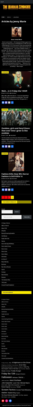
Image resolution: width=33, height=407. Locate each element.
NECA (3, 385)
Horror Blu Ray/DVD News (8, 243)
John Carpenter (7, 383)
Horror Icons (4, 249)
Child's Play (26, 367)
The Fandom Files (6, 279)
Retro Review (5, 274)
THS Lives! (4, 282)
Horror (20, 377)
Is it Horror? (4, 259)
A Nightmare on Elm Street (21, 362)
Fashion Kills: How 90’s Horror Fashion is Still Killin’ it (15, 175)
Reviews (4, 277)
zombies (13, 397)
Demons (28, 368)
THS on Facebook (8, 292)
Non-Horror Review (6, 267)
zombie (9, 397)
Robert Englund (6, 387)
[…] (26, 99)
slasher (4, 393)
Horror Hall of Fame (6, 246)
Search (3, 209)
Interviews (4, 256)
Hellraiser (15, 377)
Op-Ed (3, 269)
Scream (19, 387)
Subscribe (27, 217)
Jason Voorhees (15, 380)
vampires (26, 395)
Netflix (6, 385)
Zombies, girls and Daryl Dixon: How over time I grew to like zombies (16, 130)
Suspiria (18, 392)
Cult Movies (4, 236)
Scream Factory (9, 389)
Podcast (4, 272)
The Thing (21, 395)
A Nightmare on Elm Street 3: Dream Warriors (10, 365)
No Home (4, 264)
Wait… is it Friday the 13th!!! (14, 91)
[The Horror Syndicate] (16, 10)
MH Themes (28, 405)
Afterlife (4, 230)
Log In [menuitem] (2, 1)
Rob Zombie (13, 387)
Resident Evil (22, 385)
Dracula (4, 371)
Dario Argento (5, 368)
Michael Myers (25, 383)
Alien (10, 362)
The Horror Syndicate (9, 202)
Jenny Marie (13, 93)
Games (3, 241)
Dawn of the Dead (13, 368)
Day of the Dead (22, 368)
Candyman (20, 367)
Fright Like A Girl (5, 238)
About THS (4, 228)
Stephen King (12, 393)
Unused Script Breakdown (8, 285)
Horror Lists (4, 251)
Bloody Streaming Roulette (8, 233)
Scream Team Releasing (23, 390)
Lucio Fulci (16, 383)
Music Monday (5, 261)
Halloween (7, 377)
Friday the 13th (8, 373)
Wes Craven (4, 397)
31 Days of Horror (6, 223)
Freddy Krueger (16, 371)
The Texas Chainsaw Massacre (10, 395)
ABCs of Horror (5, 225)
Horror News (5, 254)
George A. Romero (20, 374)
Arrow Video (22, 365)
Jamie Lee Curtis (5, 380)
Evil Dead (8, 371)
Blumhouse (16, 367)
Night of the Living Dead (13, 385)
